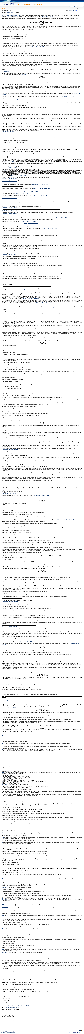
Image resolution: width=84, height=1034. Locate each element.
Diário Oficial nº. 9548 (10, 12)
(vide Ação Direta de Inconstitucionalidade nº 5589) (11, 15)
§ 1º (2, 817)
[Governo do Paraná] (79, 1032)
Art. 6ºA (3, 749)
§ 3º (2, 874)
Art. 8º (3, 910)
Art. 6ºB (3, 754)
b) (2, 943)
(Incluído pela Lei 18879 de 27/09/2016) (9, 493)
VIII (2, 783)
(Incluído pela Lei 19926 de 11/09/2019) (23, 90)
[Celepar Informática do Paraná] (69, 1032)
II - (2, 761)
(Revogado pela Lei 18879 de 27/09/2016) (9, 254)
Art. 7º (3, 904)
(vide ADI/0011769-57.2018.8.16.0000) (47, 16)
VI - (2, 766)
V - (2, 765)
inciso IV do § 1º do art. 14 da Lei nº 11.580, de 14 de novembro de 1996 (16, 1005)
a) (2, 941)
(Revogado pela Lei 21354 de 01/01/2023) (9, 972)
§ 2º (2, 809)
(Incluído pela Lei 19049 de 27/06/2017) (21, 99)
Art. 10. (3, 915)
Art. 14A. (3, 772)
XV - (2, 743)
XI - (2, 738)
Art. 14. (3, 949)
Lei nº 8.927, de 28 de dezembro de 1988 (10, 1003)
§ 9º (2, 758)
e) (2, 832)
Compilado (70, 10)
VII (2, 781)
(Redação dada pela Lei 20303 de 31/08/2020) (30, 298)
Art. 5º (3, 884)
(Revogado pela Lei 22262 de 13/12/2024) (9, 167)
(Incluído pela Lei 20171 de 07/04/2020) (28, 74)
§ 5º (2, 878)
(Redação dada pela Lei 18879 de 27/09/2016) (10, 449)
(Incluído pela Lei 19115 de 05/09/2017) (9, 131)
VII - (2, 735)
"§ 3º (2, 962)
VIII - (2, 769)
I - (2, 791)
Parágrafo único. (5, 784)
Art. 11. (3, 931)
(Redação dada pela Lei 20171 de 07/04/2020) (36, 46)
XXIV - (3, 837)
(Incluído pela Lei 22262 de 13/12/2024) (21, 193)
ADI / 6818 (5, 170)
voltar (80, 6)
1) (2, 842)
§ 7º (2, 746)
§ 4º (2, 965)
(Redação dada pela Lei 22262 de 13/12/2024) (39, 184)
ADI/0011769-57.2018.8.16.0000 (9, 161)
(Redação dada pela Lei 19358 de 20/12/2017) (65, 519)
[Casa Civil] (76, 1033)
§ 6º (2, 958)
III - (2, 763)
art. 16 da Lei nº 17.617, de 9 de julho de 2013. (11, 1007)
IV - (2, 764)
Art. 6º (3, 898)
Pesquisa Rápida (73, 6)
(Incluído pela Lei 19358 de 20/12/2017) (27, 641)
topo (80, 1030)
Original (74, 10)
